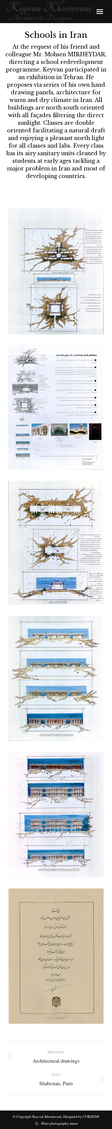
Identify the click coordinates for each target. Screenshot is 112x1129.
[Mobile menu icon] (100, 11)
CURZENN (91, 1116)
